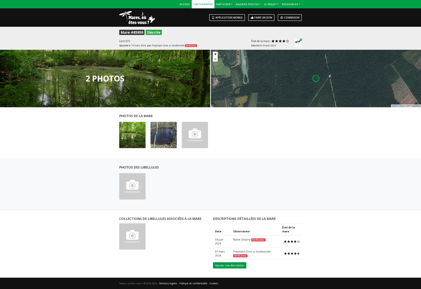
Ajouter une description (229, 265)
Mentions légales (168, 283)
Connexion (291, 17)
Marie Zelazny (249, 239)
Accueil (185, 4)
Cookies (214, 283)
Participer (223, 4)
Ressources (290, 4)
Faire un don (263, 17)
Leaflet (394, 105)
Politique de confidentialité (193, 283)
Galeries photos (247, 4)
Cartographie (203, 4)
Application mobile (229, 17)
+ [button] (215, 54)
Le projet (270, 4)
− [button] (215, 59)
